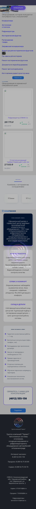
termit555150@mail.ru (18, 500)
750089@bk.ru (22, 493)
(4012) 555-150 (18, 398)
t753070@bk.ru (21, 488)
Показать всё (18, 77)
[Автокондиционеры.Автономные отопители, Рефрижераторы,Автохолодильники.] (9, 11)
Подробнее (18, 410)
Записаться (18, 8)
